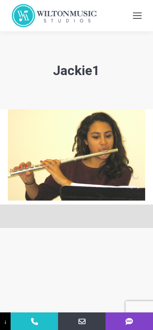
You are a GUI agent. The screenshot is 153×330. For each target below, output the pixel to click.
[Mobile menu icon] (137, 15)
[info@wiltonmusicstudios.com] (82, 321)
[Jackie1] (76, 155)
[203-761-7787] (34, 321)
